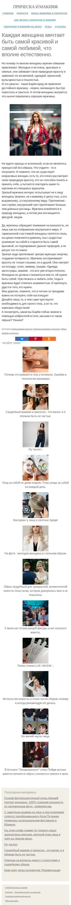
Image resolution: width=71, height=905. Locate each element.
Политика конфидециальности (18, 896)
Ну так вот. (11, 844)
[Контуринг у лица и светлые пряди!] (35, 516)
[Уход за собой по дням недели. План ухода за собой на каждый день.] (35, 478)
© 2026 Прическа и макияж (16, 887)
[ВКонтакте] (22, 339)
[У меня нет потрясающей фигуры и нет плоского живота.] (35, 624)
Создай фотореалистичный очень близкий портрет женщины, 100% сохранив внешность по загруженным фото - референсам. (33, 802)
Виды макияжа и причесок (49, 13)
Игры (48, 26)
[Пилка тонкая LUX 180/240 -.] (35, 661)
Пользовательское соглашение (27, 892)
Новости (22, 13)
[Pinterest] (35, 339)
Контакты (9, 892)
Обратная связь (11, 901)
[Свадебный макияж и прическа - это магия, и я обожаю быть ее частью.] (35, 408)
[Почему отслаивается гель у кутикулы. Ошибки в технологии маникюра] (35, 370)
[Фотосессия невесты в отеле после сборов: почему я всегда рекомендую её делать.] (35, 695)
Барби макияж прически (22, 328)
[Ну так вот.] (35, 445)
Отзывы (60, 26)
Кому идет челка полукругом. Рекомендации (32, 870)
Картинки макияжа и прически (47, 328)
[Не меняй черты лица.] (35, 732)
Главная (7, 13)
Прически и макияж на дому (23, 26)
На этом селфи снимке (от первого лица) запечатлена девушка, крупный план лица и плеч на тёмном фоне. (32, 834)
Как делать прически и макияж (35, 20)
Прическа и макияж (35, 6)
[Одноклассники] (49, 339)
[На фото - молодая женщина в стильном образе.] (35, 549)
